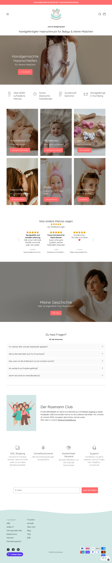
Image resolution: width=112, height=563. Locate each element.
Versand (10, 538)
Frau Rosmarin (58, 552)
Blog (29, 530)
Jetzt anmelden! (90, 490)
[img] (56, 224)
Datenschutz (12, 534)
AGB (8, 523)
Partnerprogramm (14, 541)
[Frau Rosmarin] (56, 14)
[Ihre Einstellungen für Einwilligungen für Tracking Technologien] (108, 559)
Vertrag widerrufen (14, 530)
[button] (99, 14)
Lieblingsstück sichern (53, 150)
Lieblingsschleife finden (20, 150)
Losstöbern (83, 199)
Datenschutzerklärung (67, 420)
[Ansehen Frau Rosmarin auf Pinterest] (18, 549)
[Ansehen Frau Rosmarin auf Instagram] (8, 549)
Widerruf (10, 527)
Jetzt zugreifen (84, 150)
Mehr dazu (56, 313)
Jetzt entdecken (51, 199)
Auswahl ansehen (18, 199)
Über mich (31, 527)
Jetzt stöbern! (25, 72)
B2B (28, 538)
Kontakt (30, 523)
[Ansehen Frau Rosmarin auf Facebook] (13, 549)
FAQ (29, 534)
